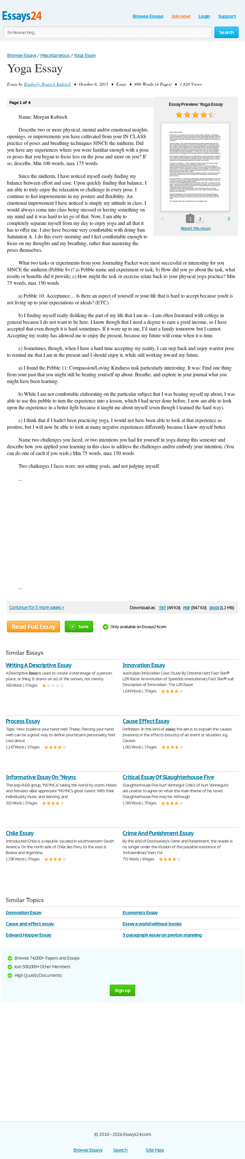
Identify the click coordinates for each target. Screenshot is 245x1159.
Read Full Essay (33, 626)
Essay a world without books (152, 924)
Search (120, 1150)
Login (204, 16)
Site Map (155, 1150)
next (229, 219)
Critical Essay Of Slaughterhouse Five (168, 777)
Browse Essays (148, 16)
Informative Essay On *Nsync (41, 777)
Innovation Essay (143, 665)
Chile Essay (19, 833)
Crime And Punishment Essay (157, 833)
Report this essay (196, 228)
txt (162, 607)
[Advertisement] (122, 533)
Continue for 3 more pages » (36, 607)
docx (214, 607)
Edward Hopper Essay (28, 935)
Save (83, 626)
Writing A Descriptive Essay (38, 665)
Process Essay (22, 721)
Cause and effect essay (30, 924)
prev (162, 219)
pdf (186, 607)
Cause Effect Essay (145, 721)
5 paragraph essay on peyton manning (162, 935)
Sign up (122, 990)
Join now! (181, 16)
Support (227, 16)
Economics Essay (140, 912)
